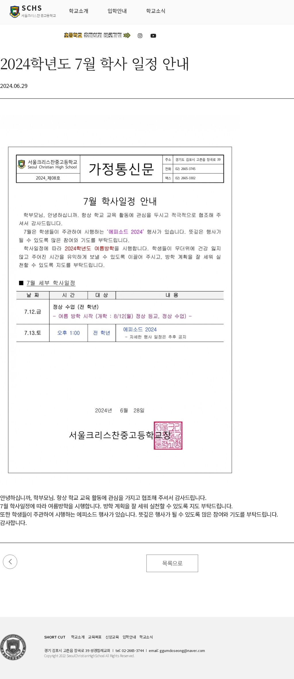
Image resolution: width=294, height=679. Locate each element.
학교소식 (146, 637)
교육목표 (95, 637)
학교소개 (78, 637)
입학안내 (129, 637)
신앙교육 (112, 637)
